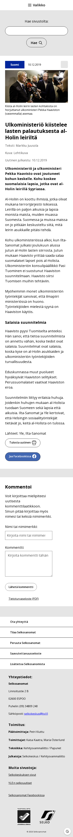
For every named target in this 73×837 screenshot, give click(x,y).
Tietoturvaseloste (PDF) (23, 599)
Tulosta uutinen (20, 442)
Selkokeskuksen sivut (22, 775)
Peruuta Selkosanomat (25, 643)
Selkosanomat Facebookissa (26, 795)
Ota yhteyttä (19, 622)
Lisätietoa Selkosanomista (27, 664)
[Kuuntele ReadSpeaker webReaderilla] (64, 64)
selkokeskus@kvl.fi (36, 714)
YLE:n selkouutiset (20, 783)
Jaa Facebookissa (20, 456)
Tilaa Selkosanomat (23, 632)
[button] (64, 64)
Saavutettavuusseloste (25, 653)
